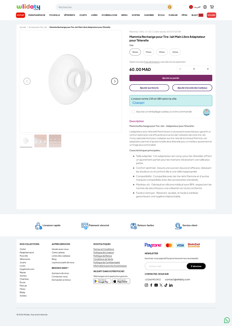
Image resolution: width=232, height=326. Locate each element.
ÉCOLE (161, 15)
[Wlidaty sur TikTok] (166, 285)
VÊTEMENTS (69, 15)
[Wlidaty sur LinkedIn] (171, 285)
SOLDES (211, 15)
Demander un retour (61, 280)
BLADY (195, 15)
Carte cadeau (58, 252)
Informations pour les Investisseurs (110, 265)
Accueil (23, 27)
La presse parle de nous (63, 262)
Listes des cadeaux (61, 256)
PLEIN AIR (173, 15)
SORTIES (136, 15)
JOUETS (83, 15)
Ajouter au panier (170, 78)
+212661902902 (153, 279)
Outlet (20, 15)
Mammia (133, 31)
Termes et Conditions (103, 249)
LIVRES (94, 15)
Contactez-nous (60, 276)
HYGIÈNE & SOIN (109, 15)
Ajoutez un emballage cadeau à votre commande (164, 111)
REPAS (124, 15)
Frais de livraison (152, 61)
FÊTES (184, 15)
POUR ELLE (54, 15)
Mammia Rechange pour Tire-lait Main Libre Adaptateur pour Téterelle (67, 27)
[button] (211, 6)
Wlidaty (26, 314)
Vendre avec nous (60, 249)
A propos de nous (60, 273)
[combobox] (114, 7)
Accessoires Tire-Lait (38, 27)
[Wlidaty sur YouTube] (156, 285)
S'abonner (196, 266)
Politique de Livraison (103, 252)
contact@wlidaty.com (177, 279)
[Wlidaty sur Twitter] (161, 285)
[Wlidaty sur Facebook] (151, 285)
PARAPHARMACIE (36, 15)
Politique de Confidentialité (106, 262)
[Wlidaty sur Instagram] (146, 285)
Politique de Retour (102, 256)
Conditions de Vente (103, 259)
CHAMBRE (149, 15)
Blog (54, 259)
